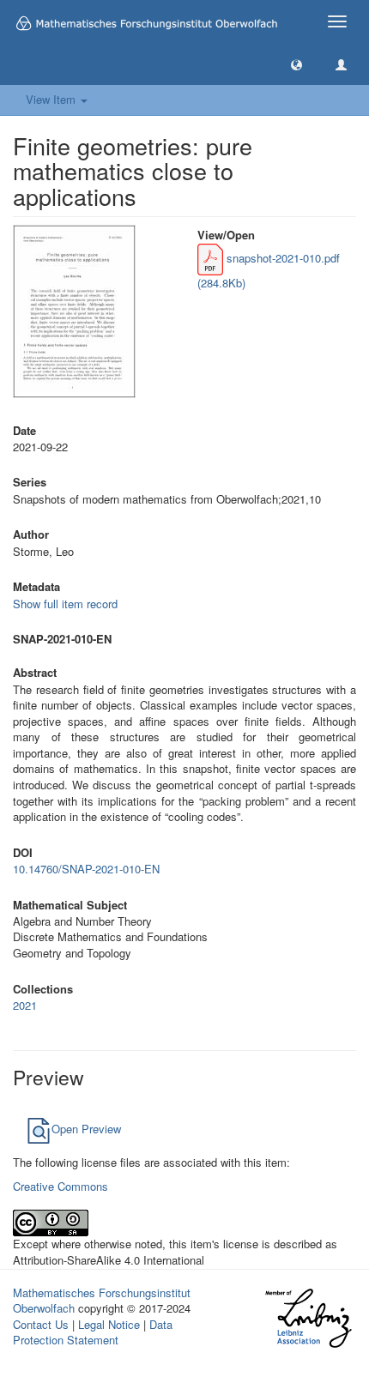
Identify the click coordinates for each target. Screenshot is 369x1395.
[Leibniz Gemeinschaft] (307, 1317)
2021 (25, 1005)
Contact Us (41, 1324)
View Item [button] (52, 99)
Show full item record (65, 603)
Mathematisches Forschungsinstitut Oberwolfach (102, 1300)
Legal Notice (109, 1324)
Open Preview (86, 1128)
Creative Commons (60, 1186)
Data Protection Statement (92, 1332)
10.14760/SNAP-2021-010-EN (86, 869)
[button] (296, 64)
